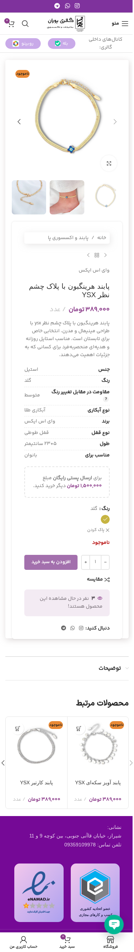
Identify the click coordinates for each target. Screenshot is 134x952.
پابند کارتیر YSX (36, 782)
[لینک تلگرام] (57, 6)
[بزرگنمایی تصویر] (109, 163)
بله (65, 43)
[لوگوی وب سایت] (67, 23)
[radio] (105, 519)
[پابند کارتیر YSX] (36, 747)
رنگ (105, 509)
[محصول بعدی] (88, 255)
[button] (115, 122)
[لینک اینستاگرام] (77, 6)
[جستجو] (25, 23)
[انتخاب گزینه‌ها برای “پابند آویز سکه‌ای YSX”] (79, 728)
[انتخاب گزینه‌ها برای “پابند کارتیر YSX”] (17, 728)
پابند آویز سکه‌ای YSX (98, 782)
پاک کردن (95, 530)
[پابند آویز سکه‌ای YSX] (98, 747)
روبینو (27, 43)
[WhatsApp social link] (67, 6)
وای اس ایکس (94, 270)
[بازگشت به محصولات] (97, 255)
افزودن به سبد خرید (50, 562)
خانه (101, 238)
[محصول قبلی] (105, 255)
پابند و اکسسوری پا (68, 238)
